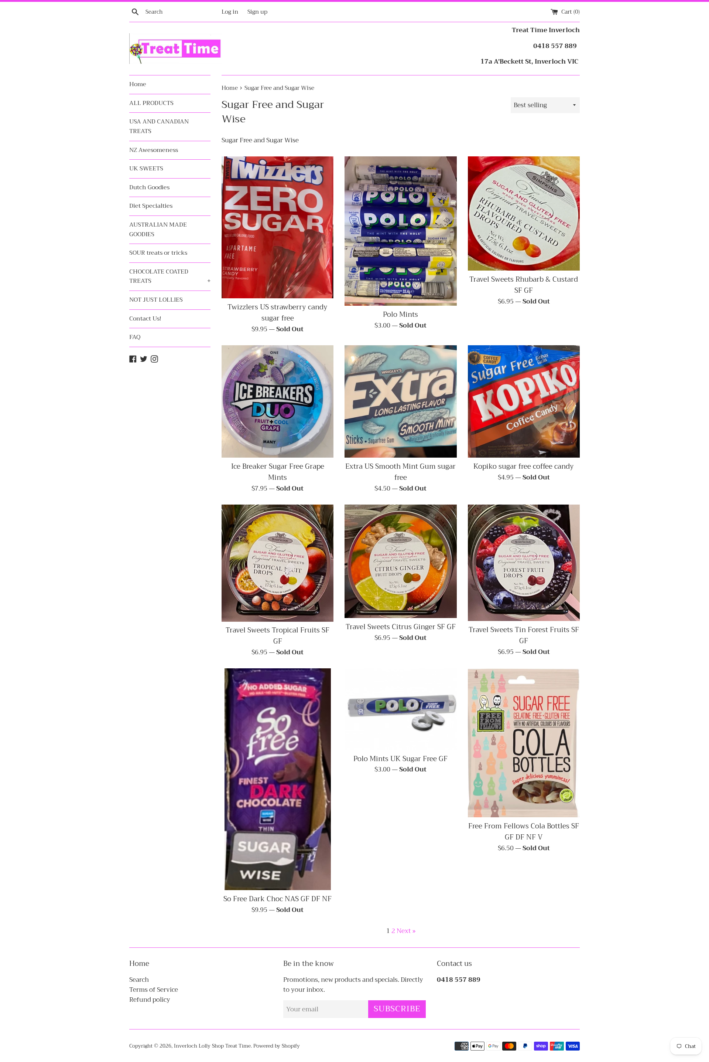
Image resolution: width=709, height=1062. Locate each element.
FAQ (134, 337)
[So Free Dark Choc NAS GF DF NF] (278, 779)
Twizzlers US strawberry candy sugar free (277, 312)
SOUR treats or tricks (158, 253)
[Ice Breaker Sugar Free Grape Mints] (277, 401)
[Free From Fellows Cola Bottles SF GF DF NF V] (524, 742)
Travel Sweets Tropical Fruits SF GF (277, 635)
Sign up (257, 12)
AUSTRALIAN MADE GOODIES (158, 230)
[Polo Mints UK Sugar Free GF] (400, 709)
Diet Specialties (150, 206)
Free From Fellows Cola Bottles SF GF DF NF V (523, 831)
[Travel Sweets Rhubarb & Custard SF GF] (524, 213)
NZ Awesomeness (153, 150)
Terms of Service (153, 989)
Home (137, 84)
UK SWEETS (146, 168)
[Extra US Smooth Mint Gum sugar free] (400, 401)
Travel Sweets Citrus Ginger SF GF (401, 627)
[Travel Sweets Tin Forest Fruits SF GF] (524, 563)
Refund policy (149, 999)
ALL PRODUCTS (151, 103)
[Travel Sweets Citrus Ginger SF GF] (400, 561)
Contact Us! (145, 318)
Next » (406, 931)
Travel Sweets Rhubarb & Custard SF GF (523, 285)
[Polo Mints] (400, 231)
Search (139, 979)
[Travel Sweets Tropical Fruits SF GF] (277, 563)
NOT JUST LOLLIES (156, 300)
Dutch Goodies (149, 187)
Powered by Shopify (276, 1046)
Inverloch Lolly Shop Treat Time (212, 1046)
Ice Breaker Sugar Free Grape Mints (277, 472)
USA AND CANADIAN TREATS (159, 126)
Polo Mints (400, 314)
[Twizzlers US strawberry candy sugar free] (277, 227)
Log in (230, 12)
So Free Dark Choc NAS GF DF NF (277, 899)
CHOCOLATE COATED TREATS (169, 276)
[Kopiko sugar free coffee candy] (524, 401)
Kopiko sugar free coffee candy (523, 466)
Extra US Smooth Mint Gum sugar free (400, 472)
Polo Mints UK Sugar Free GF (400, 759)
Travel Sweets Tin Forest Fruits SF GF (524, 635)
